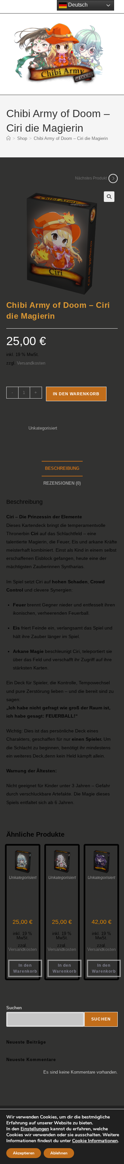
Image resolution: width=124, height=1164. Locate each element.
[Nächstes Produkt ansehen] (113, 178)
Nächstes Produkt (91, 178)
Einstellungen (35, 1129)
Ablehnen (58, 1153)
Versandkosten (31, 363)
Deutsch (77, 5)
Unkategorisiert (42, 428)
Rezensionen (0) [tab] (62, 483)
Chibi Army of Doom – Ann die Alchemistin (22, 896)
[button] (109, 196)
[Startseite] (8, 138)
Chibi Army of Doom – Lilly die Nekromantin (101, 896)
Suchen (14, 1007)
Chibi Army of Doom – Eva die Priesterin (62, 896)
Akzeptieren (23, 1153)
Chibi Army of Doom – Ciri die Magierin (71, 138)
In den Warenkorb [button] (25, 968)
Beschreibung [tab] (62, 468)
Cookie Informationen (95, 1141)
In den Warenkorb (76, 394)
